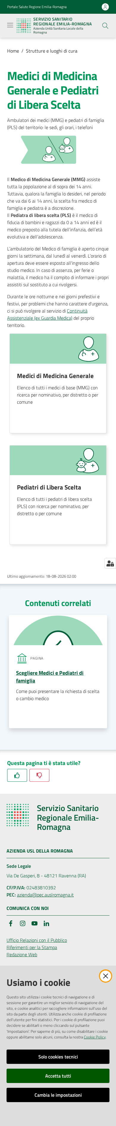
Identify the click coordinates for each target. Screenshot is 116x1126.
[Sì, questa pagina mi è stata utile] (17, 775)
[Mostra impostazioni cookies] (110, 563)
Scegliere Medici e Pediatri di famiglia (50, 677)
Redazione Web (22, 954)
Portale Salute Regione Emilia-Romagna (37, 7)
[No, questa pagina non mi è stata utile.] (39, 775)
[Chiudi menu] (94, 12)
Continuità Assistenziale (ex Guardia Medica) (47, 314)
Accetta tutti (58, 1075)
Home (13, 50)
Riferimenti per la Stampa (32, 947)
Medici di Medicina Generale (55, 375)
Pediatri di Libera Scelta (49, 487)
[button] (105, 25)
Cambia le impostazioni (58, 1095)
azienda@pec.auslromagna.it (45, 894)
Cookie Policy (95, 1037)
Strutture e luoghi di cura (51, 50)
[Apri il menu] (10, 25)
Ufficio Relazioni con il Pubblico (37, 940)
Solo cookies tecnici (58, 1056)
